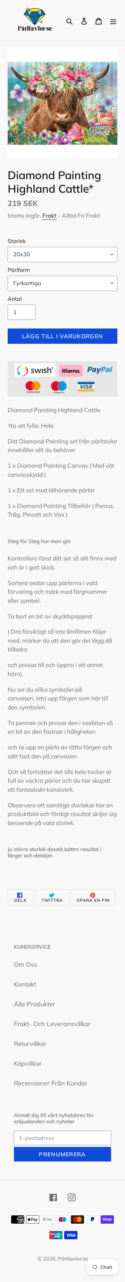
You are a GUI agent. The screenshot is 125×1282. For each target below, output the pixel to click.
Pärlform (19, 269)
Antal (15, 298)
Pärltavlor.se (73, 1258)
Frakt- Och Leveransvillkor (52, 1024)
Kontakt (25, 984)
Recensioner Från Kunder (51, 1083)
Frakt (49, 215)
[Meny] (113, 20)
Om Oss (25, 964)
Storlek (17, 241)
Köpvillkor (28, 1063)
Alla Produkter (34, 1004)
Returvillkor (30, 1044)
